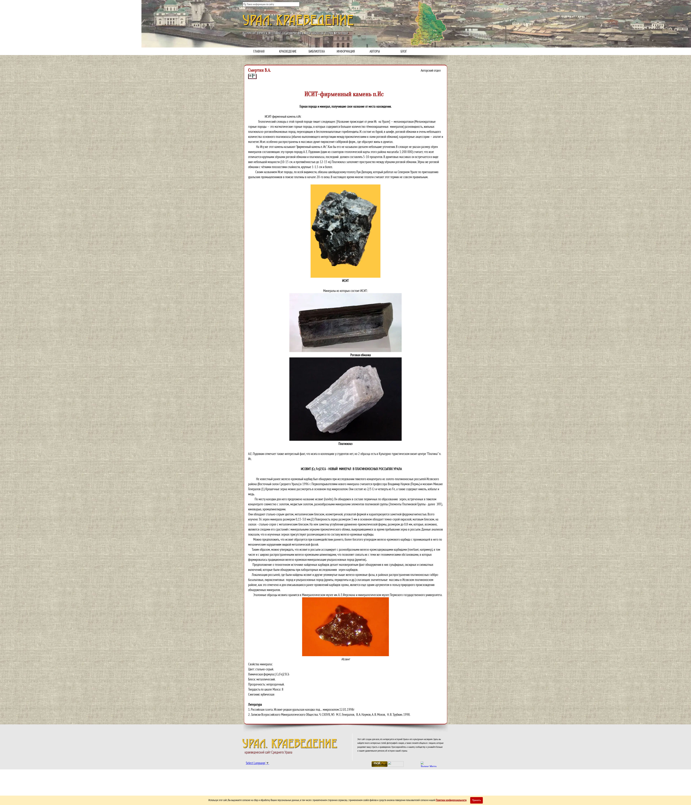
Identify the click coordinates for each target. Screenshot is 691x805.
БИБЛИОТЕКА (317, 51)
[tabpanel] (345, 394)
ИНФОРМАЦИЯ (346, 51)
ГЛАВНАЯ (259, 51)
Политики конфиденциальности (451, 800)
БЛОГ (404, 51)
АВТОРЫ (375, 51)
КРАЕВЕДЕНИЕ (288, 51)
